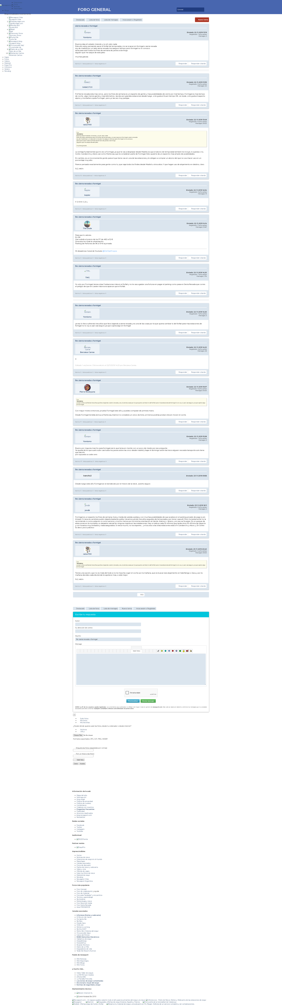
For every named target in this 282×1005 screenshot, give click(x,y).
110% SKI (80, 925)
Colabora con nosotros (85, 807)
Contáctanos (81, 805)
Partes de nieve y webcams (87, 867)
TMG (87, 278)
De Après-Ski (81, 919)
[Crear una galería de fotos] (143, 651)
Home (79, 855)
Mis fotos (83, 721)
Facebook (80, 825)
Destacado (80, 20)
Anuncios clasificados (85, 813)
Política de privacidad (85, 801)
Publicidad (80, 811)
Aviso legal (81, 799)
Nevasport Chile (83, 879)
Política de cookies (84, 803)
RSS (142, 595)
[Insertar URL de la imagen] (125, 651)
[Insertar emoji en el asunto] (139, 639)
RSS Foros (80, 965)
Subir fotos (84, 719)
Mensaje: (78, 644)
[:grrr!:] (172, 651)
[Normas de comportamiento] (171, 10)
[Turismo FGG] (159, 1002)
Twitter (79, 827)
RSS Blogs (81, 963)
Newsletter (81, 817)
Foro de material (83, 893)
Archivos (83, 730)
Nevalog (80, 877)
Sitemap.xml (81, 797)
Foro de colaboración (85, 891)
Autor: (77, 621)
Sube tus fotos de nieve (86, 873)
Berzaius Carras (87, 352)
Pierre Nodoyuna (87, 392)
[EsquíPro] (81, 847)
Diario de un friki (83, 947)
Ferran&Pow (81, 943)
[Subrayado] (85, 651)
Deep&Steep (82, 941)
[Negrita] (78, 651)
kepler (87, 195)
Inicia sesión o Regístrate (132, 20)
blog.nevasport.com (84, 815)
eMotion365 (81, 977)
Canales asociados (83, 863)
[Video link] (129, 651)
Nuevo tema (203, 20)
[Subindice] (93, 651)
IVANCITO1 (87, 87)
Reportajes (81, 861)
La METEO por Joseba (85, 975)
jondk (87, 510)
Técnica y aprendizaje (85, 897)
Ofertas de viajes (83, 871)
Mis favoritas (85, 723)
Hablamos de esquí (84, 939)
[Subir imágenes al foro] (136, 648)
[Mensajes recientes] (168, 10)
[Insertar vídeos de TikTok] (158, 651)
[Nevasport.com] (7, 5)
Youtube (80, 831)
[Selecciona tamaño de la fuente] (103, 651)
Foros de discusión (84, 865)
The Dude (87, 228)
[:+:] (191, 651)
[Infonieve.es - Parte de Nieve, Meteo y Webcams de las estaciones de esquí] (176, 1000)
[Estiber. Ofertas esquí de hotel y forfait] (87, 1004)
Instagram (80, 829)
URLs (82, 732)
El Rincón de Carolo (84, 917)
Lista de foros (94, 20)
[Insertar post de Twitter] (154, 651)
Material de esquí (83, 875)
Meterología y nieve (84, 901)
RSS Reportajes (83, 961)
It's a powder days (83, 933)
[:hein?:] (183, 651)
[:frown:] (169, 651)
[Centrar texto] (122, 651)
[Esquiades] (118, 1002)
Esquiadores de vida (84, 949)
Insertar (82, 764)
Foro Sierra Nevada (84, 905)
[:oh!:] (176, 651)
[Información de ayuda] (204, 648)
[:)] (162, 651)
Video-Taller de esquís (85, 973)
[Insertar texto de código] (118, 651)
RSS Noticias (81, 959)
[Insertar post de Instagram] (151, 651)
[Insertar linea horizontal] (111, 651)
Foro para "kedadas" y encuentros (89, 895)
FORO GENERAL (94, 9)
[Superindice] (96, 651)
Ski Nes (79, 921)
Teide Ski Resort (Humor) (86, 951)
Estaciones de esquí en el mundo (89, 859)
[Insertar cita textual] (114, 651)
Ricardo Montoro (83, 945)
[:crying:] (180, 651)
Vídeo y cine (81, 869)
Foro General (81, 889)
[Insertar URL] (107, 651)
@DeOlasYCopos (110, 251)
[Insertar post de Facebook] (147, 651)
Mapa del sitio (82, 795)
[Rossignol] (76, 1002)
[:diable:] (187, 651)
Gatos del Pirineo (83, 935)
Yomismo (87, 37)
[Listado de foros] (170, 10)
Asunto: (78, 636)
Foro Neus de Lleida (84, 903)
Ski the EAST (81, 929)
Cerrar (76, 764)
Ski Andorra (81, 899)
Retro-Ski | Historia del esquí (87, 931)
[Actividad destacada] (166, 10)
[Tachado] (89, 651)
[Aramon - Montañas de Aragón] (90, 1002)
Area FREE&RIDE (83, 907)
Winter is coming (83, 927)
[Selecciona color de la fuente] (100, 651)
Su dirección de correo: (84, 628)
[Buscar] (174, 10)
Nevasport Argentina (85, 881)
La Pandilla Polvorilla (84, 979)
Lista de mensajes (111, 20)
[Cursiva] (82, 651)
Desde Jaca (81, 923)
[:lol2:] (165, 651)
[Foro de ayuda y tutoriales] (173, 10)
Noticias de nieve (83, 857)
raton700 (87, 125)
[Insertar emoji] (204, 655)
